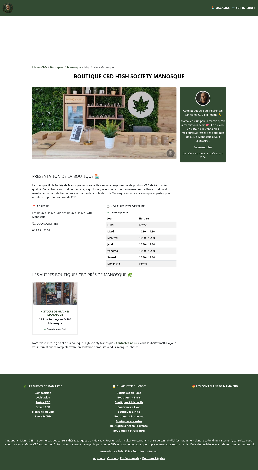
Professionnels (129, 458)
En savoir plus (203, 147)
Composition (43, 393)
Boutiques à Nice (129, 411)
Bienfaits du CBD (43, 411)
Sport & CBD (43, 416)
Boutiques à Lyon (129, 407)
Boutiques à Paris (128, 397)
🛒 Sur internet (243, 8)
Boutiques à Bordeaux (129, 416)
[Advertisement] (129, 40)
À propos (99, 458)
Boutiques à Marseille (129, 402)
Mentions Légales (153, 458)
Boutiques (57, 67)
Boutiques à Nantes (129, 421)
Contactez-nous (126, 343)
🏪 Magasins (220, 8)
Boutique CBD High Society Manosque (129, 76)
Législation (43, 397)
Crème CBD (43, 407)
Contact (112, 458)
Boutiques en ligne (129, 393)
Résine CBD (43, 402)
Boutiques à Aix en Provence (129, 426)
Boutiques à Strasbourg (129, 430)
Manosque (74, 67)
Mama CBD (39, 67)
